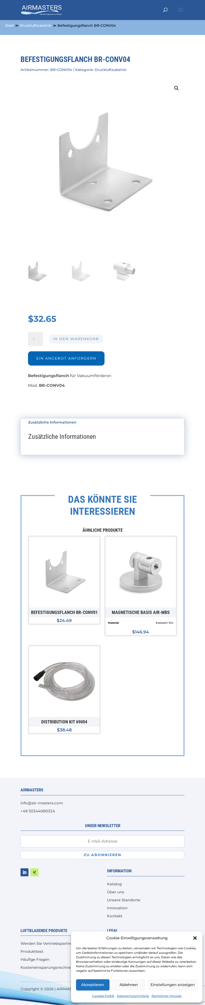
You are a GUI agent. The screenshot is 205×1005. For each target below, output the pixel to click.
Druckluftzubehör (36, 25)
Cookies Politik (103, 996)
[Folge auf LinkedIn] (24, 872)
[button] (195, 938)
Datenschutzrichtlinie (133, 996)
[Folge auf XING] (34, 872)
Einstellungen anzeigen (172, 984)
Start (9, 25)
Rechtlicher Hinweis (167, 996)
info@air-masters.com (41, 803)
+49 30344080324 (37, 811)
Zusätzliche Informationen (52, 422)
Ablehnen (129, 984)
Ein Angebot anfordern (66, 358)
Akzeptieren (92, 984)
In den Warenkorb (76, 339)
